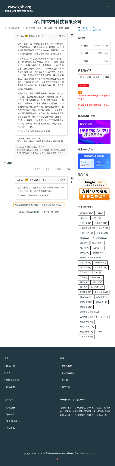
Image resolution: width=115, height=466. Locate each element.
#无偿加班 (86, 213)
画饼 (83, 287)
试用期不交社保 (88, 317)
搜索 (107, 77)
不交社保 (85, 223)
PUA (84, 218)
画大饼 (97, 282)
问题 (85, 27)
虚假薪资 (86, 302)
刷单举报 (66, 386)
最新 (47, 169)
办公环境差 (100, 238)
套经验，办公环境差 (90, 258)
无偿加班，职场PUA (90, 272)
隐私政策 (10, 386)
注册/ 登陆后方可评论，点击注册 (34, 212)
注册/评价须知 (13, 421)
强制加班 (100, 263)
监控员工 (97, 287)
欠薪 (83, 277)
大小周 (84, 248)
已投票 (58, 169)
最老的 (37, 169)
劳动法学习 (67, 366)
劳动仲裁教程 (68, 373)
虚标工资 (101, 302)
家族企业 (85, 263)
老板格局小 (101, 292)
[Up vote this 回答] (72, 178)
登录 (57, 212)
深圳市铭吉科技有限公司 (89, 30)
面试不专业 (86, 322)
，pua (101, 332)
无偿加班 (101, 267)
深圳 (50, 28)
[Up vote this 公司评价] (72, 35)
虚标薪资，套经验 (89, 312)
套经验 (98, 253)
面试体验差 (87, 327)
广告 (8, 373)
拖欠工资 (85, 267)
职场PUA (86, 297)
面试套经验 (86, 332)
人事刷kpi (102, 233)
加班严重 (97, 243)
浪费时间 (96, 277)
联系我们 (10, 366)
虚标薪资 (86, 307)
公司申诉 (10, 428)
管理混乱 (85, 292)
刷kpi (84, 238)
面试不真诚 (64, 28)
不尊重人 (101, 223)
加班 (84, 243)
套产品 (84, 253)
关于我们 (66, 380)
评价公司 (10, 414)
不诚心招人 (86, 233)
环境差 (84, 282)
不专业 (96, 218)
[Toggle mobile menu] (109, 5)
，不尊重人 (86, 337)
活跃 (69, 169)
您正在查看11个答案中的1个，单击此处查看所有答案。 (39, 205)
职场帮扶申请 (12, 380)
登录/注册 (10, 407)
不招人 (103, 228)
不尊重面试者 (87, 228)
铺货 (104, 317)
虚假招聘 (102, 297)
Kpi (100, 213)
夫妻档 (98, 248)
